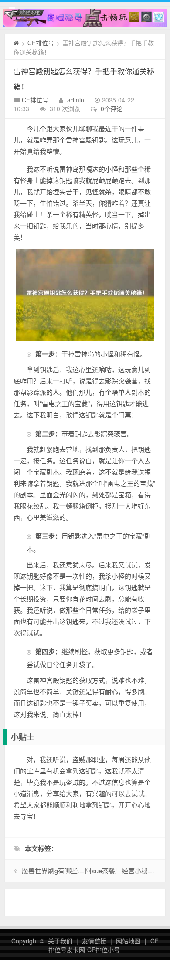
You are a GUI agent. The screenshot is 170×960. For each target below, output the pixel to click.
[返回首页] (16, 42)
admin (75, 99)
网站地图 (128, 940)
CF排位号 (40, 42)
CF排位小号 (103, 949)
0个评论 (111, 108)
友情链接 (94, 940)
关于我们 (60, 940)
